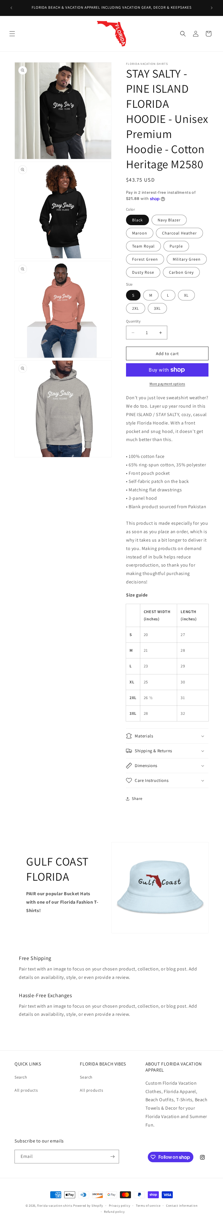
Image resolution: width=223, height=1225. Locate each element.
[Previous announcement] (11, 7)
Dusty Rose (143, 272)
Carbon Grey (181, 272)
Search (21, 1077)
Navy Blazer (169, 220)
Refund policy (114, 1212)
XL (186, 295)
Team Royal (143, 246)
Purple (176, 246)
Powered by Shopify (88, 1205)
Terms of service (148, 1205)
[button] (12, 33)
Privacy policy (119, 1205)
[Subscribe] (112, 1156)
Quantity (133, 321)
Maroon (139, 233)
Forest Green (145, 259)
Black (137, 220)
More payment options (167, 384)
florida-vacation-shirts (54, 1205)
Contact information (181, 1205)
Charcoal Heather (179, 233)
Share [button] (137, 798)
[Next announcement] (211, 7)
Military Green (187, 259)
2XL (135, 308)
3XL (157, 308)
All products (26, 1090)
